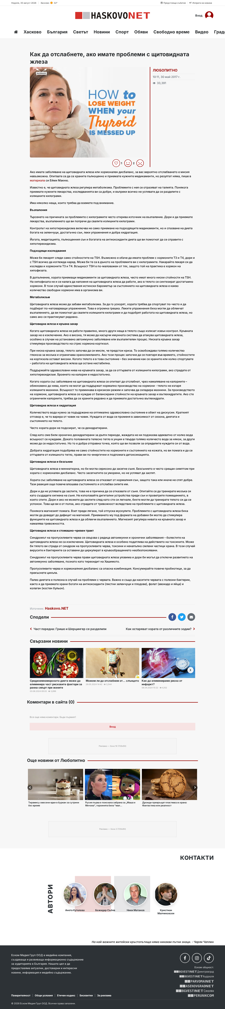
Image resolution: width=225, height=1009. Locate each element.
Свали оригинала (42, 70)
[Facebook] (185, 958)
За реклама (104, 995)
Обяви (141, 31)
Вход (198, 15)
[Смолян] (195, 990)
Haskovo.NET (56, 608)
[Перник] (201, 995)
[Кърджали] (196, 976)
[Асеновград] (197, 986)
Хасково (32, 31)
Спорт (122, 31)
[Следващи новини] (190, 670)
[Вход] (209, 15)
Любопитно (165, 70)
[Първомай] (199, 981)
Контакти (197, 858)
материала (37, 180)
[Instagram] (197, 958)
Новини (102, 31)
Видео (201, 31)
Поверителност (20, 995)
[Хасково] (112, 15)
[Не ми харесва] (141, 163)
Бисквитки (86, 995)
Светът (80, 31)
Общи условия (44, 995)
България (57, 31)
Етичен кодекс (66, 995)
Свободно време (171, 31)
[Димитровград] (194, 972)
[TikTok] (209, 958)
